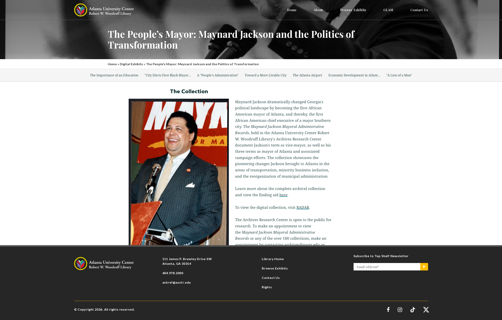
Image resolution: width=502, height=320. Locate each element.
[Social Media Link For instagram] (400, 309)
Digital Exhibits (131, 64)
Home (112, 64)
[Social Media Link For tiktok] (412, 309)
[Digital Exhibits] (104, 263)
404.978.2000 (173, 273)
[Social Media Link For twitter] (425, 309)
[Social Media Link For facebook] (388, 309)
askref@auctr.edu (176, 282)
